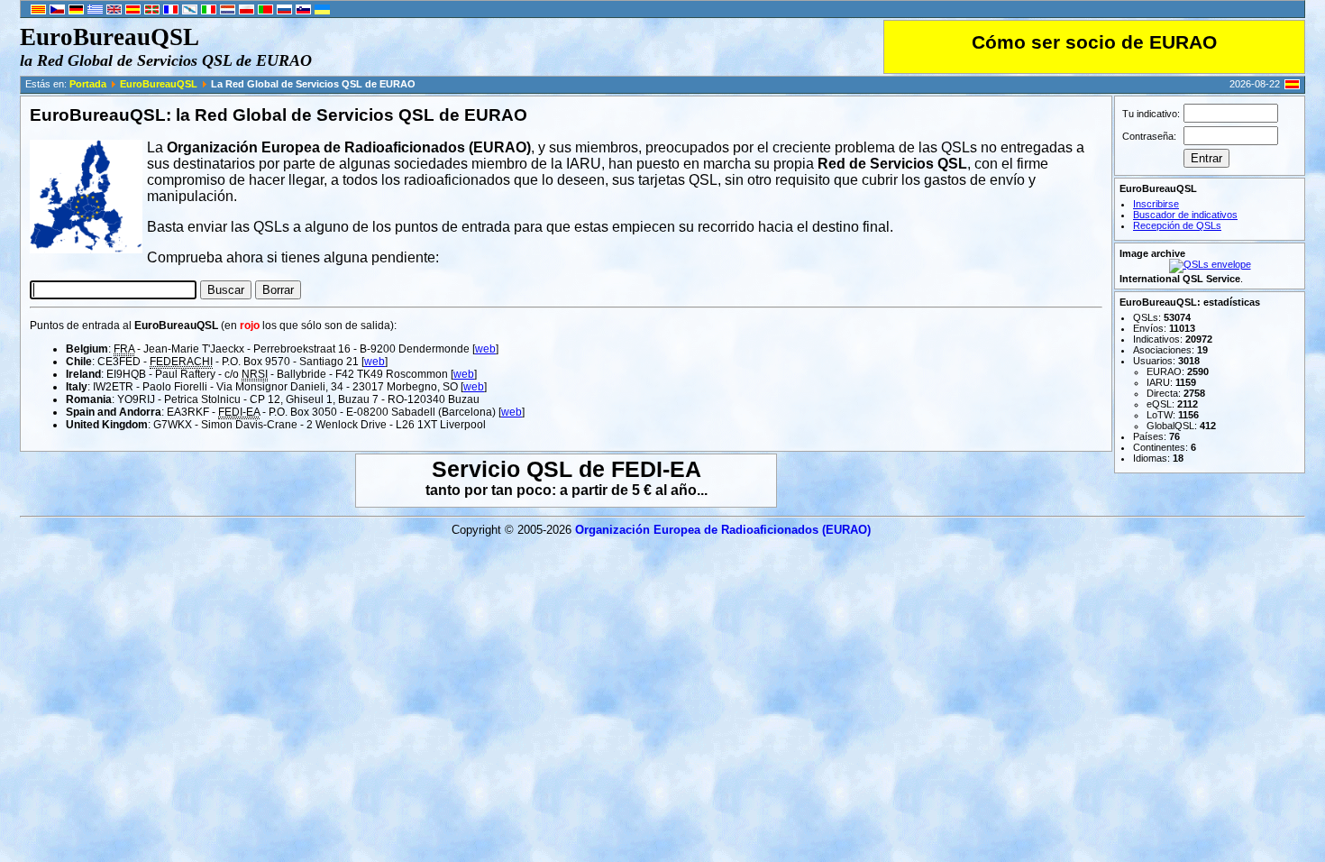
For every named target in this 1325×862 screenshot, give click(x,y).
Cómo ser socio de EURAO (1094, 42)
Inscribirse (1156, 203)
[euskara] (152, 10)
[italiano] (208, 10)
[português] (265, 10)
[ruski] (284, 10)
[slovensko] (303, 10)
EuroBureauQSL (158, 83)
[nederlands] (227, 10)
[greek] (95, 10)
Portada (87, 83)
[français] (170, 10)
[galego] (189, 10)
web (485, 349)
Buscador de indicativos (1185, 214)
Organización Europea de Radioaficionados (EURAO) (723, 529)
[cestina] (57, 10)
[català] (38, 10)
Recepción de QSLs (1177, 225)
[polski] (246, 10)
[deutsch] (76, 10)
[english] (114, 10)
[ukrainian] (322, 10)
